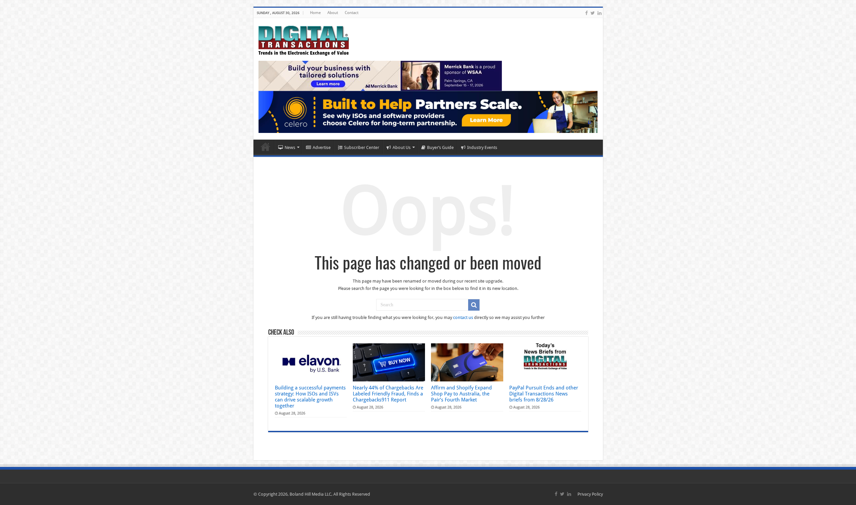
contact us (463, 317)
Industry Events (482, 147)
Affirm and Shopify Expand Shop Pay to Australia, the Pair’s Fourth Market (461, 394)
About (332, 12)
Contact (351, 12)
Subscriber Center (361, 147)
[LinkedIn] (599, 13)
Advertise (322, 147)
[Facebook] (586, 13)
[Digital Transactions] (303, 39)
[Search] (473, 305)
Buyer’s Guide (440, 147)
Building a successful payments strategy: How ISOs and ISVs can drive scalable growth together (310, 397)
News (290, 147)
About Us (402, 147)
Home (315, 12)
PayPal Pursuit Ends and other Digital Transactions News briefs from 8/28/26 (543, 394)
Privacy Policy (590, 494)
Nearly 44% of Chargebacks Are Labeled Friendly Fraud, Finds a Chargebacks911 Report (388, 394)
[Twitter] (593, 13)
